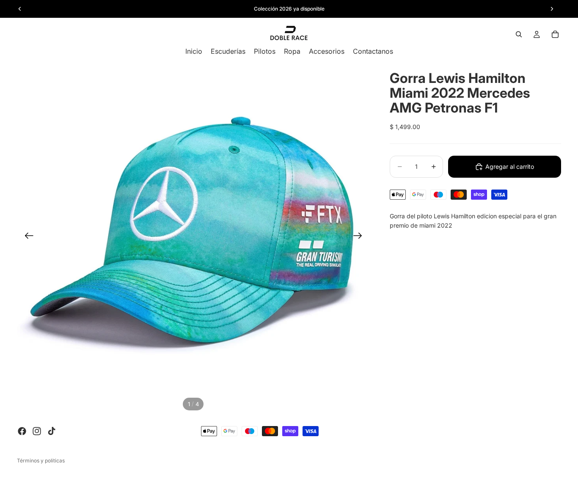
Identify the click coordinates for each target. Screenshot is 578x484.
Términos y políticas (41, 460)
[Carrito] (555, 34)
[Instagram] (37, 431)
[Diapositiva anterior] (26, 237)
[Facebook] (22, 431)
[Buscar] (518, 34)
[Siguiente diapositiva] (360, 237)
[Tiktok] (52, 431)
